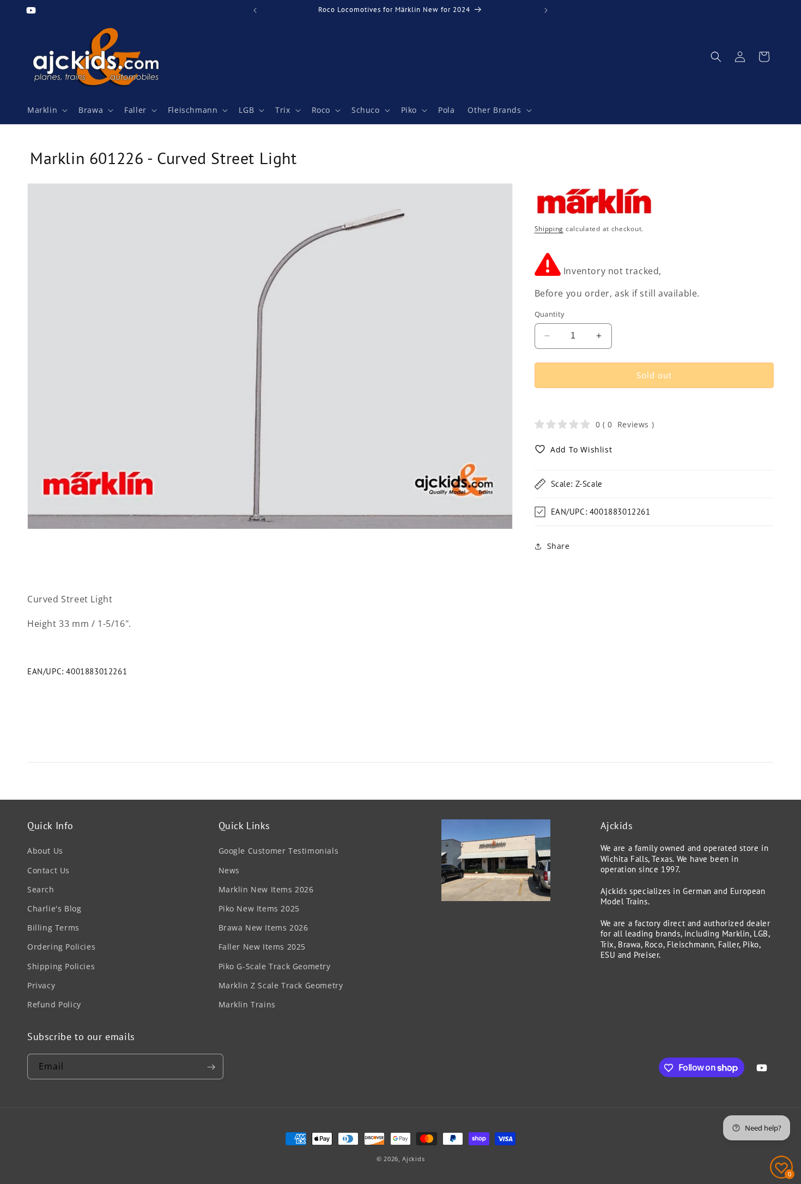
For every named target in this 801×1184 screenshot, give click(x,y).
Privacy (41, 985)
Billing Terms (53, 927)
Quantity (550, 314)
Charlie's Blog (54, 908)
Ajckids (413, 1159)
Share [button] (558, 546)
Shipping (549, 228)
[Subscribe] (211, 1067)
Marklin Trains (247, 1004)
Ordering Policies (61, 946)
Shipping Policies (61, 966)
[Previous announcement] (255, 10)
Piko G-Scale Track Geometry (275, 966)
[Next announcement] (546, 10)
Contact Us (48, 870)
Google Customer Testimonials (279, 851)
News (229, 870)
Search (40, 889)
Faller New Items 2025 (262, 946)
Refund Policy (54, 1004)
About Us (45, 851)
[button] (46, 110)
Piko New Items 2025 (259, 908)
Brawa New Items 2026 (263, 927)
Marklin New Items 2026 (266, 889)
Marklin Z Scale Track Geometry (281, 985)
